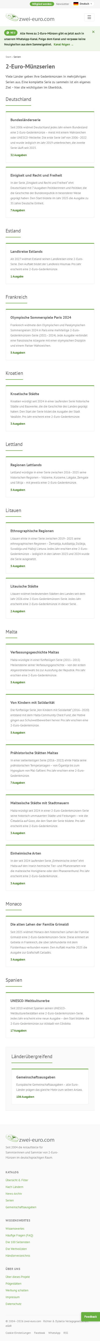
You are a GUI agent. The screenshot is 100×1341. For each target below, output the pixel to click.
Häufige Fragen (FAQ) (19, 1235)
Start (8, 56)
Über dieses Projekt (18, 1277)
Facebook (39, 1332)
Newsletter (62, 4)
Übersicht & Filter (17, 1180)
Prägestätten (13, 1284)
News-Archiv (14, 1194)
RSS (65, 1332)
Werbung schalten (17, 1290)
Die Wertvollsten (16, 1249)
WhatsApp (54, 1332)
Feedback (90, 1317)
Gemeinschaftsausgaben (21, 1207)
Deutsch (86, 3)
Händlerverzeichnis (18, 1256)
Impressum (13, 1297)
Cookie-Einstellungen (18, 1332)
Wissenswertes (15, 1229)
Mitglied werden (42, 4)
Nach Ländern (14, 1187)
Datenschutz (13, 1304)
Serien (10, 1200)
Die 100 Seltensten (18, 1242)
